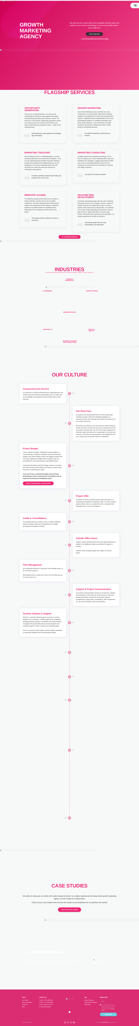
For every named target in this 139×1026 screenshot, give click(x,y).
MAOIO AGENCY (105, 1022)
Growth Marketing (89, 108)
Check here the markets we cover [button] (38, 781)
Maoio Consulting (88, 1000)
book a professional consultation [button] (38, 483)
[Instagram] (71, 1022)
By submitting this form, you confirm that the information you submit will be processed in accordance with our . (109, 1007)
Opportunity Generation (32, 109)
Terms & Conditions (27, 1002)
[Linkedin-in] (65, 1022)
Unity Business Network (90, 1002)
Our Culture (25, 1000)
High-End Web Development (86, 196)
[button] (134, 5)
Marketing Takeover (37, 152)
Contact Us (25, 1004)
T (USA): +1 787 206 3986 (46, 1002)
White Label (87, 1004)
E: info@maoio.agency (45, 1006)
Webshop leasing (35, 195)
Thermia (105, 964)
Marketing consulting (91, 152)
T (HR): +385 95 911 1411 (46, 1004)
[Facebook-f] (68, 1022)
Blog (23, 1006)
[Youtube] (74, 1022)
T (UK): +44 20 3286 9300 (46, 1000)
